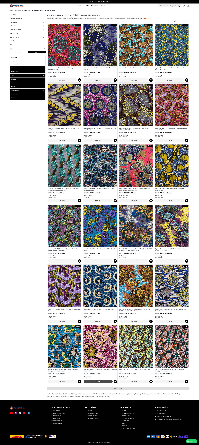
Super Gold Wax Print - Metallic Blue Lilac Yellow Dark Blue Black (100, 249)
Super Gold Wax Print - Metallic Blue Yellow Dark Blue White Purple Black (170, 68)
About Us (86, 6)
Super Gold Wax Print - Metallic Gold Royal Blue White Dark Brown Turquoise (99, 310)
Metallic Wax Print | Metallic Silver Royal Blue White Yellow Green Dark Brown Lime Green (171, 310)
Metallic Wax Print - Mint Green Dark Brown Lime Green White (134, 370)
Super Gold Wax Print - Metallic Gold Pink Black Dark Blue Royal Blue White (100, 129)
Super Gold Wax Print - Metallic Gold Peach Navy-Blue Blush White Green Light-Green (134, 189)
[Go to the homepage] (17, 6)
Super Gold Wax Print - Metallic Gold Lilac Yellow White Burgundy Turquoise (170, 249)
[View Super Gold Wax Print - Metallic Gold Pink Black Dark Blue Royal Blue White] (100, 105)
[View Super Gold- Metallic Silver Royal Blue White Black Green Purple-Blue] (100, 45)
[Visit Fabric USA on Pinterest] (24, 413)
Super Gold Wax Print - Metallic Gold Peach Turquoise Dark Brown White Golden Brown (134, 310)
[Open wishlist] (183, 6)
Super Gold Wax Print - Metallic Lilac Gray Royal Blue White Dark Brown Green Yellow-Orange (136, 249)
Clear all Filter (18, 52)
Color (12, 75)
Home (79, 6)
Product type (14, 71)
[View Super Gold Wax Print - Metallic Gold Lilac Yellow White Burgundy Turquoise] (171, 225)
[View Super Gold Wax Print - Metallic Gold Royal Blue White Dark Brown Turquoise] (100, 286)
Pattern (13, 86)
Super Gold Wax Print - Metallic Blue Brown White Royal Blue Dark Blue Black (99, 189)
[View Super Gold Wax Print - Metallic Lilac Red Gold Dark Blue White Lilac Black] (171, 105)
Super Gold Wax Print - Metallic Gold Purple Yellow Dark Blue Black (63, 129)
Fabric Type (14, 83)
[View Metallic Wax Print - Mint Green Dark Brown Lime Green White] (136, 346)
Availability (14, 57)
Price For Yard (15, 90)
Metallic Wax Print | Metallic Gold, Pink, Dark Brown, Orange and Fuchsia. (100, 370)
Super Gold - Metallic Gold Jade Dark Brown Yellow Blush (135, 68)
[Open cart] (187, 6)
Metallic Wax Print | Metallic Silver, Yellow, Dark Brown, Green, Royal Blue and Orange (63, 370)
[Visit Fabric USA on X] (20, 413)
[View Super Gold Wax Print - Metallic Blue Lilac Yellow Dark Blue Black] (100, 225)
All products (18, 10)
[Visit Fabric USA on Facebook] (28, 413)
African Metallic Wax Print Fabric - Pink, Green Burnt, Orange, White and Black (169, 370)
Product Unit (14, 94)
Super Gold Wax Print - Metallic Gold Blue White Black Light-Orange (170, 189)
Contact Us (95, 6)
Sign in (103, 6)
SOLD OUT (98, 381)
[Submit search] (179, 6)
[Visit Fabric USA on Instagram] (15, 413)
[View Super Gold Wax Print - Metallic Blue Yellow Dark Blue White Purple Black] (171, 45)
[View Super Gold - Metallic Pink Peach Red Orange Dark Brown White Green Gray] (64, 45)
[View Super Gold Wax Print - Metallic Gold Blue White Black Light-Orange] (171, 165)
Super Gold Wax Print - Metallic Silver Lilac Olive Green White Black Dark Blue (134, 129)
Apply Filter (37, 52)
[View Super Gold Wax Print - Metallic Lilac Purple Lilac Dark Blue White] (64, 286)
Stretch (13, 98)
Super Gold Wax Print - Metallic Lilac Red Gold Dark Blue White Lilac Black (171, 129)
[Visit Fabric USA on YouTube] (11, 413)
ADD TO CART (62, 80)
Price (12, 68)
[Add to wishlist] (79, 80)
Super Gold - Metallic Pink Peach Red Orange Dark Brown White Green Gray (64, 68)
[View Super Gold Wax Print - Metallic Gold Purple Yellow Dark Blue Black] (64, 105)
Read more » (146, 18)
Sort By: (173, 21)
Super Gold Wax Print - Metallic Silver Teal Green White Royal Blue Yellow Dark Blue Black (63, 189)
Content (13, 79)
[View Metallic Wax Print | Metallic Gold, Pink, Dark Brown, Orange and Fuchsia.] (100, 346)
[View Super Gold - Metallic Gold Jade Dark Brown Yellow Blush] (136, 45)
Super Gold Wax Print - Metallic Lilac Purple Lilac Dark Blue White (64, 310)
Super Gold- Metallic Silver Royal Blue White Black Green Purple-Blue (100, 68)
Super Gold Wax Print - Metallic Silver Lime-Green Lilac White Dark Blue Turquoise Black (63, 249)
